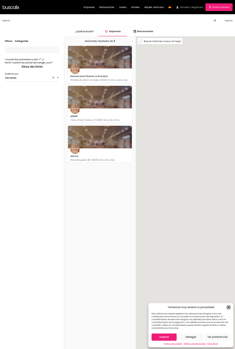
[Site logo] (11, 6)
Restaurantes (106, 7)
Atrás (34, 49)
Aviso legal (212, 343)
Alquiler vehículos (154, 7)
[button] (228, 307)
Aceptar (164, 337)
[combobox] (32, 78)
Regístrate (197, 7)
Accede (184, 7)
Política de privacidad (195, 343)
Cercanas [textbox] (10, 77)
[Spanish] (169, 7)
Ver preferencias (218, 337)
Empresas (89, 7)
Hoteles (135, 7)
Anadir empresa (220, 7)
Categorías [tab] (21, 41)
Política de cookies (173, 343)
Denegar (191, 337)
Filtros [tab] (8, 41)
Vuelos (122, 7)
